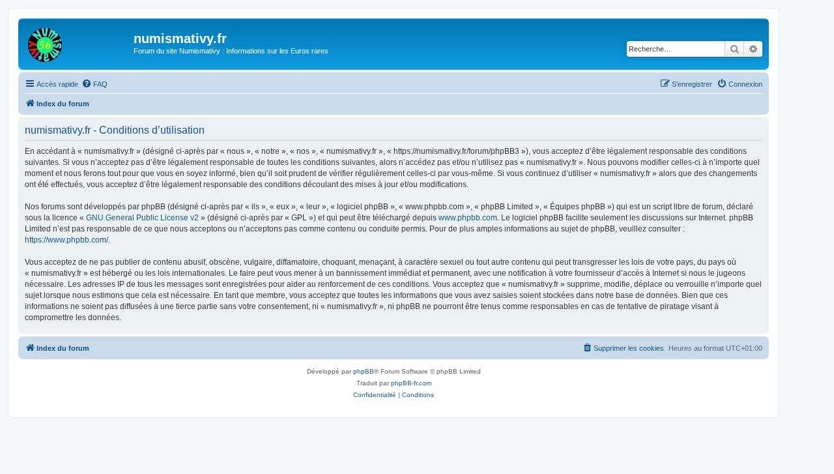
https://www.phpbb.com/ (66, 239)
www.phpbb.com (468, 217)
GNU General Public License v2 (142, 217)
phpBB (363, 371)
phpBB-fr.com (411, 383)
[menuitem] (94, 84)
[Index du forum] (78, 42)
